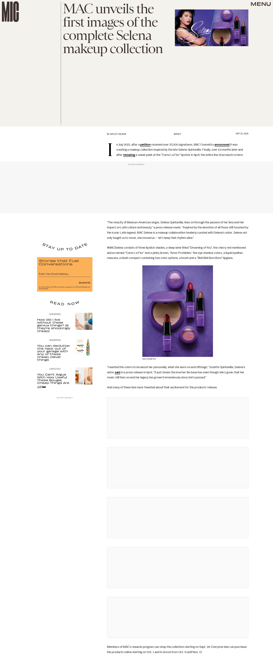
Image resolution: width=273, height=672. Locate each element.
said (117, 372)
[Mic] (10, 11)
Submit (85, 282)
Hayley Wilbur (118, 134)
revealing (129, 154)
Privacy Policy (43, 289)
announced (222, 144)
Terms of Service (81, 287)
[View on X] (177, 418)
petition (145, 144)
